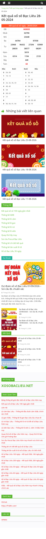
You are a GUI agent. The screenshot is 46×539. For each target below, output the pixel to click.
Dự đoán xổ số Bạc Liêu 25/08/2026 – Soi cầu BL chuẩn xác (31, 311)
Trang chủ (4, 8)
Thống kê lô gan (8, 223)
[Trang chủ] (4, 2)
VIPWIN (4, 520)
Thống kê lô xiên (8, 231)
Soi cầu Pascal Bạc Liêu (11, 239)
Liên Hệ (4, 408)
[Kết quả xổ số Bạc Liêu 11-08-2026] (23, 175)
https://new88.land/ (22, 529)
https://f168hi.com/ (9, 506)
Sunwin (3, 531)
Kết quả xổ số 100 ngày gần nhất (15, 211)
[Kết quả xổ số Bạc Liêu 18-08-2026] (23, 146)
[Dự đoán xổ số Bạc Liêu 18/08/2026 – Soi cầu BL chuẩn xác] (9, 321)
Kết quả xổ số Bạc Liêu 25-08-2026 (19, 140)
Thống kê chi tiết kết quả (12, 243)
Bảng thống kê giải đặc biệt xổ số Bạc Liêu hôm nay (21, 400)
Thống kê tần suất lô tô (11, 247)
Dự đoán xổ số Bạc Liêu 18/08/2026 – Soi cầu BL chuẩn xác (31, 322)
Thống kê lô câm (8, 219)
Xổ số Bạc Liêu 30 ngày (11, 251)
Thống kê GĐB (7, 215)
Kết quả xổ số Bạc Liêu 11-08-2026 (19, 198)
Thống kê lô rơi (8, 227)
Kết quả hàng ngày (16, 8)
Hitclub (4, 502)
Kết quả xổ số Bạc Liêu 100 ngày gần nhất (17, 404)
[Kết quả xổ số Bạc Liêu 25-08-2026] (23, 116)
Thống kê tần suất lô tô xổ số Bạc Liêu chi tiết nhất (21, 450)
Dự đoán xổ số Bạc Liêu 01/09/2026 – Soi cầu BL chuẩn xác (21, 287)
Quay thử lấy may (9, 235)
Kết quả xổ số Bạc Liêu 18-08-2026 (19, 169)
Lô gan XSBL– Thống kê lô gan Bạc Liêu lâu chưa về (21, 418)
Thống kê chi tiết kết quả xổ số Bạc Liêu (16, 446)
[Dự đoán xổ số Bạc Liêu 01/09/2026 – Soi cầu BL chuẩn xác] (23, 263)
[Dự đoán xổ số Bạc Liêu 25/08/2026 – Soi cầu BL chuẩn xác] (9, 309)
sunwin (11, 534)
